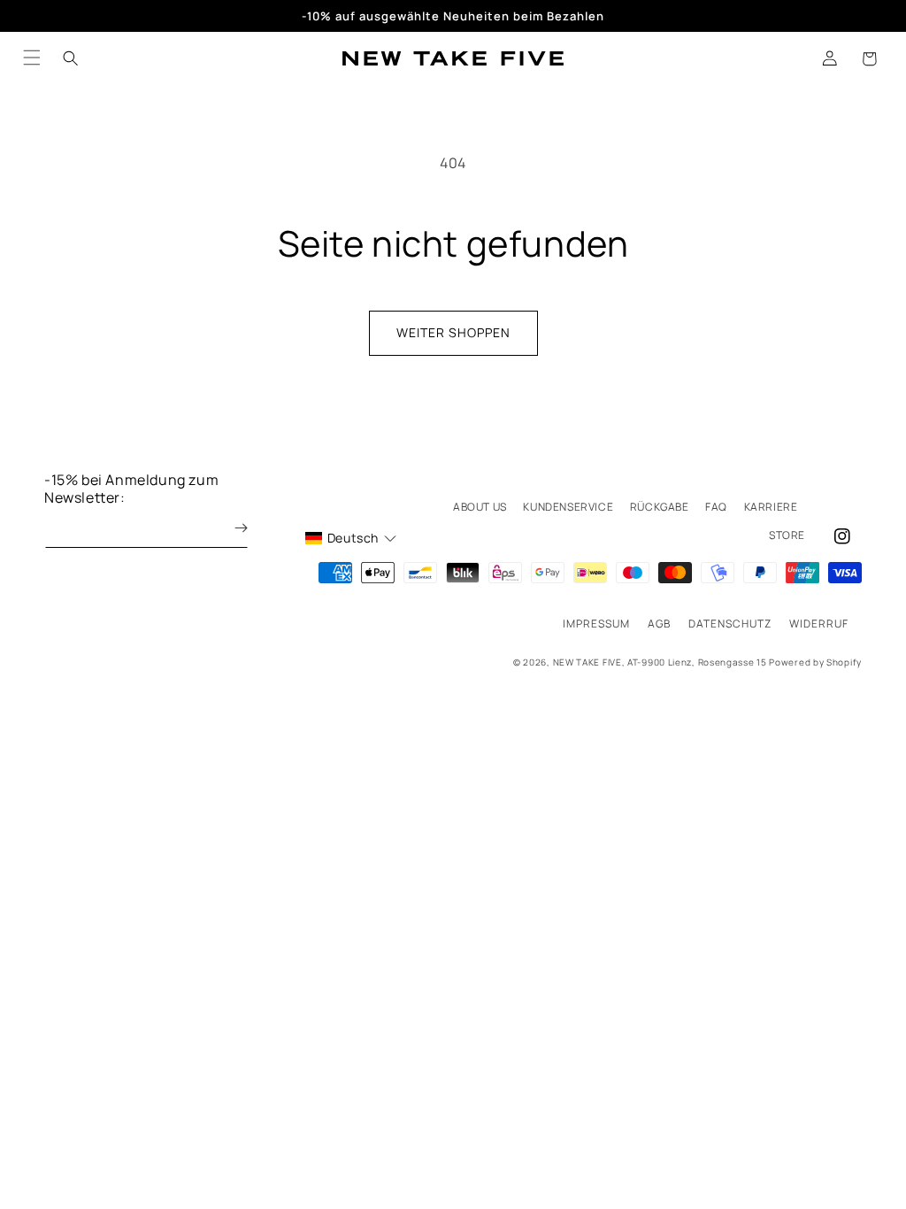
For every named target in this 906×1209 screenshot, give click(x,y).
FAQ (716, 506)
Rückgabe (659, 506)
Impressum (596, 623)
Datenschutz (730, 623)
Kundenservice (568, 506)
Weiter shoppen (453, 332)
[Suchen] (70, 58)
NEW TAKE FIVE (587, 662)
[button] (868, 58)
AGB (659, 623)
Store (787, 535)
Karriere (771, 506)
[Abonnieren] (228, 528)
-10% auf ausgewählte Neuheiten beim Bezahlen (453, 16)
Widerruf (818, 623)
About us (480, 506)
